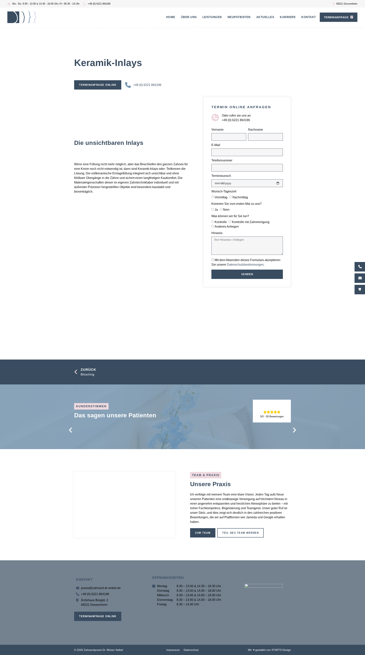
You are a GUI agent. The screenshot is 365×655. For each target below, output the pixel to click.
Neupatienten (239, 17)
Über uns (189, 17)
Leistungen (212, 17)
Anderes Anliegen (227, 226)
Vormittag (221, 197)
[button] (71, 430)
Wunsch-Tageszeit (223, 191)
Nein (226, 209)
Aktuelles (265, 17)
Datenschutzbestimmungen (245, 264)
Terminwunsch (221, 175)
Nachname (255, 129)
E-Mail (215, 145)
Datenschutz (191, 649)
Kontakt (308, 17)
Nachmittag (240, 197)
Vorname (217, 129)
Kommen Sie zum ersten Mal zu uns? (236, 203)
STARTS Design (281, 649)
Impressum (173, 649)
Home (170, 17)
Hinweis (216, 233)
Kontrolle (221, 222)
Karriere (288, 17)
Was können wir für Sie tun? (230, 216)
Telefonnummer (221, 160)
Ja (216, 209)
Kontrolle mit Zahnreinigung (250, 222)
